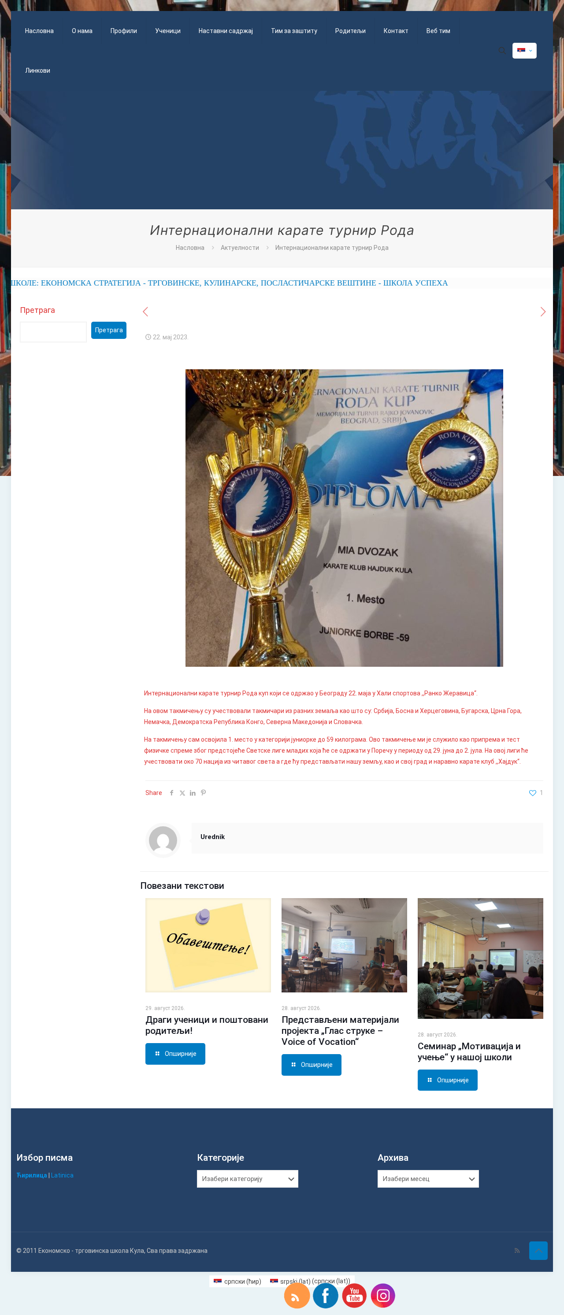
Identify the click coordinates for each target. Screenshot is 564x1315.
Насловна (190, 247)
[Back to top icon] (538, 1250)
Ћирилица (31, 1175)
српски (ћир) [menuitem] (242, 1281)
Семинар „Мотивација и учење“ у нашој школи (469, 1051)
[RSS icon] (517, 1251)
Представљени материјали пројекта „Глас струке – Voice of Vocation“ (340, 1030)
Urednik (212, 837)
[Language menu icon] (524, 51)
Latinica (62, 1175)
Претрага (37, 310)
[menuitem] (237, 1281)
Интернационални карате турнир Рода (332, 247)
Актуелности (240, 247)
